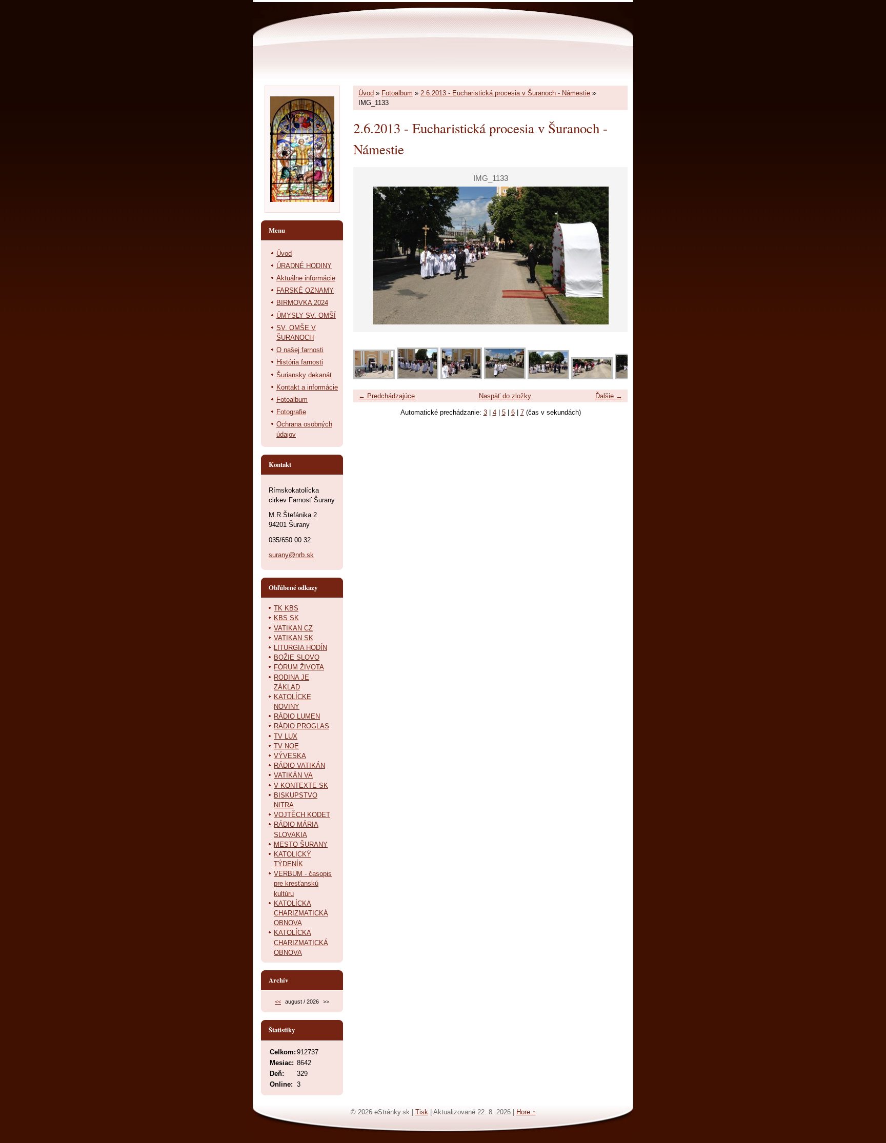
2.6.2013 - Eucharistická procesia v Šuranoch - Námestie (505, 93)
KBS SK (286, 618)
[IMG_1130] (505, 377)
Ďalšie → (608, 396)
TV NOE (286, 746)
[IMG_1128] (417, 377)
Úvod (366, 93)
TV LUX (285, 736)
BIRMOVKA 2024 (302, 303)
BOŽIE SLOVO (296, 657)
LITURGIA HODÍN (300, 647)
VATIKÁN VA (293, 775)
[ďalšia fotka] (610, 255)
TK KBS (286, 608)
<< (278, 1001)
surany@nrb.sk (291, 555)
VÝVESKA (290, 756)
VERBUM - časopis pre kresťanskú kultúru (303, 883)
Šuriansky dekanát (304, 375)
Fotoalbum (397, 93)
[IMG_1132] (592, 377)
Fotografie (291, 412)
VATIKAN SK (293, 638)
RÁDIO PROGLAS (301, 726)
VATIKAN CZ (293, 628)
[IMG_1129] (461, 377)
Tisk (421, 1112)
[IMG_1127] (374, 377)
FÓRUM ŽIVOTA (299, 667)
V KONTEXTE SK (301, 785)
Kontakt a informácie (307, 387)
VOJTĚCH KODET (302, 815)
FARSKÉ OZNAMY (305, 290)
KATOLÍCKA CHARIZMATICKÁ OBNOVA (301, 913)
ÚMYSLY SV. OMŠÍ (306, 315)
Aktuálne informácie (305, 278)
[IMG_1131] (548, 377)
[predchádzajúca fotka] (369, 255)
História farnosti (299, 362)
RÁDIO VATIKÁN (299, 765)
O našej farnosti (300, 350)
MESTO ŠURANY (301, 844)
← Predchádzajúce (386, 396)
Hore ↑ (526, 1112)
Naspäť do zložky (505, 396)
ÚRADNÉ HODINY (304, 266)
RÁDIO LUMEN (297, 716)
